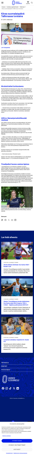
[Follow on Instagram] (6, 388)
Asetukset (17, 449)
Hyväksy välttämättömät (17, 445)
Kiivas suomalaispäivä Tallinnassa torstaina (12, 8)
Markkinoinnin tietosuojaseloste (20, 453)
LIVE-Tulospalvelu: (5, 47)
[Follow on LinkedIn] (17, 388)
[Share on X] (9, 220)
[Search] (32, 2)
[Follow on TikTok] (10, 388)
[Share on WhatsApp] (2, 220)
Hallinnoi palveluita (6, 435)
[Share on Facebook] (5, 220)
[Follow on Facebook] (3, 388)
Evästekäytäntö (9, 453)
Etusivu (3, 7)
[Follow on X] (14, 388)
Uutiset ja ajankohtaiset (12, 7)
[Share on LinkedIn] (15, 220)
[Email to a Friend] (12, 220)
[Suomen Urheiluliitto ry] (17, 3)
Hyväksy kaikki (17, 440)
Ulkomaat (22, 7)
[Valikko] (2, 3)
